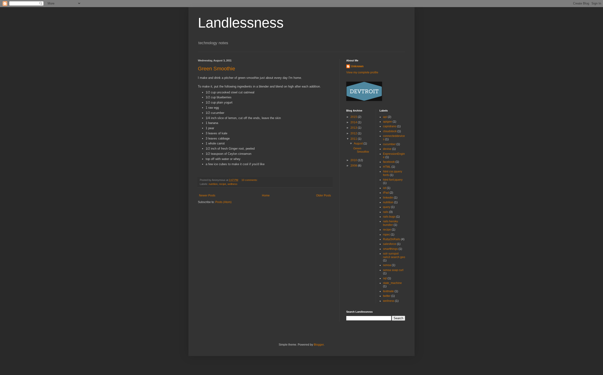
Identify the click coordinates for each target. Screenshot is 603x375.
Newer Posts (207, 195)
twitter (387, 296)
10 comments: (249, 180)
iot (384, 188)
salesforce (389, 244)
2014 (354, 122)
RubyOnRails (391, 239)
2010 (354, 160)
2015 (354, 117)
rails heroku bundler (390, 223)
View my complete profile (362, 72)
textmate (388, 291)
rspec (386, 234)
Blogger (319, 344)
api (385, 117)
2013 (354, 127)
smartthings (390, 249)
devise (387, 149)
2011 (354, 138)
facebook (389, 162)
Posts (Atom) (223, 202)
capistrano (389, 126)
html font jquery (393, 179)
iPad (386, 192)
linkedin (388, 197)
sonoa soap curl (393, 270)
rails (385, 212)
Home (266, 195)
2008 (354, 165)
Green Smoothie (216, 69)
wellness (232, 184)
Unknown (357, 66)
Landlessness (241, 23)
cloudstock (390, 131)
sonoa (387, 265)
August (358, 143)
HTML (387, 166)
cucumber (389, 144)
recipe (222, 184)
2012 (354, 133)
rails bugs (389, 216)
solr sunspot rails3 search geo (394, 255)
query (386, 207)
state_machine (392, 283)
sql (385, 278)
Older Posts (323, 195)
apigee (387, 121)
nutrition (213, 184)
